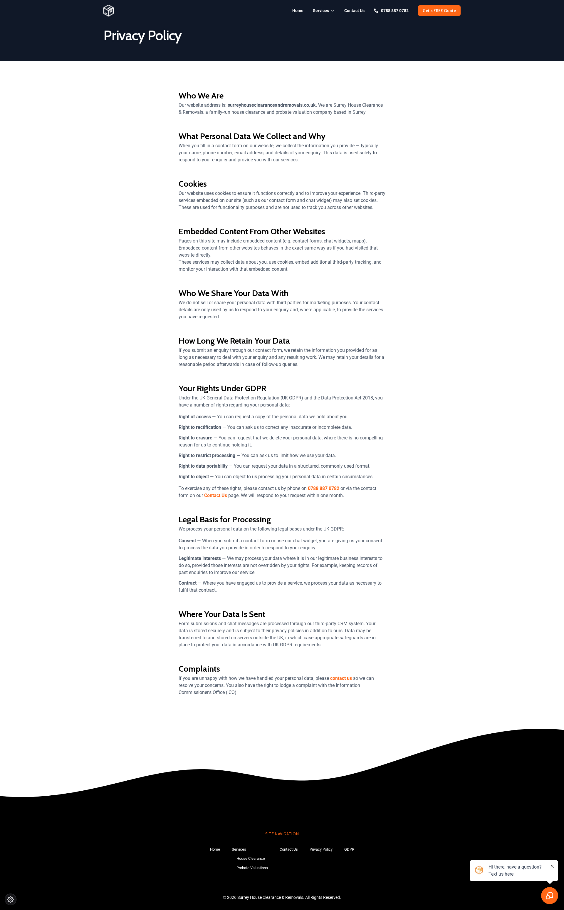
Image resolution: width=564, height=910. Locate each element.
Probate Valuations (252, 868)
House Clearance (250, 858)
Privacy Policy (321, 849)
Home (297, 10)
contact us (341, 678)
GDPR (349, 849)
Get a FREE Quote (439, 10)
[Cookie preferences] (10, 899)
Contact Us (354, 10)
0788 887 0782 (395, 10)
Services (321, 10)
